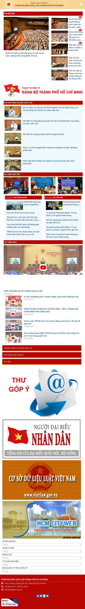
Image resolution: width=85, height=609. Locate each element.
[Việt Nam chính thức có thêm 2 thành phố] (26, 49)
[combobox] (41, 544)
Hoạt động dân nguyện (13, 355)
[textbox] (41, 544)
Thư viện (7, 362)
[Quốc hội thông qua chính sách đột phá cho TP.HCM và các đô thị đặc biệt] (22, 49)
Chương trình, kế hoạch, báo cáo (18, 348)
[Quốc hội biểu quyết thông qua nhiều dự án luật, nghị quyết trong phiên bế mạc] (18, 49)
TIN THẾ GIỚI (58, 197)
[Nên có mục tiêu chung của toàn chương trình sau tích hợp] (30, 49)
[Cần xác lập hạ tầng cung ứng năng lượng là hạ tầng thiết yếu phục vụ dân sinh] (34, 49)
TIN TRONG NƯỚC (20, 197)
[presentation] (5, 185)
